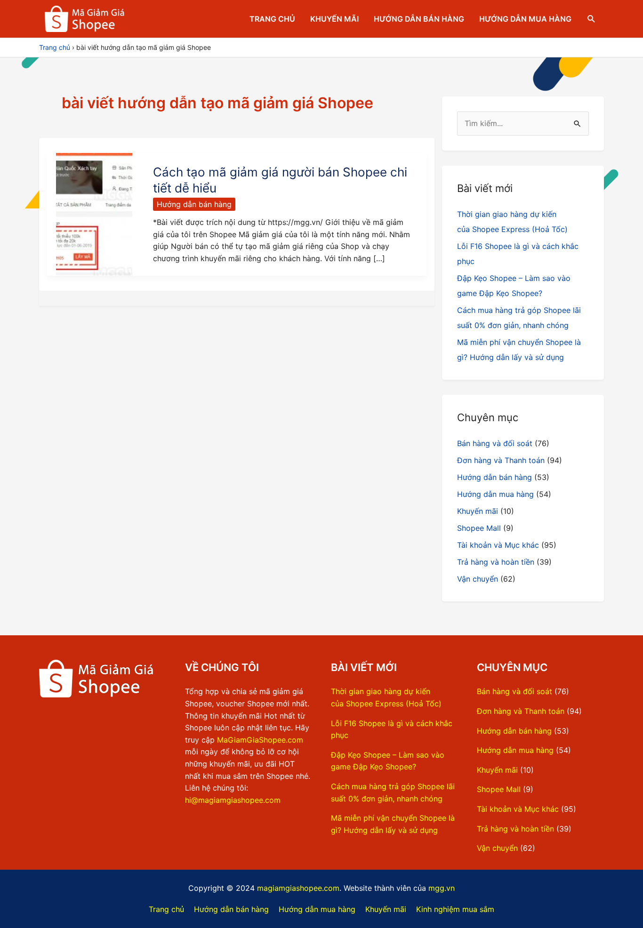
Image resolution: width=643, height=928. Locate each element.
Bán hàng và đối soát (494, 443)
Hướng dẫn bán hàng (419, 19)
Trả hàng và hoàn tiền (495, 562)
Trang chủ (272, 19)
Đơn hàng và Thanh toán (501, 460)
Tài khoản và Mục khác (498, 545)
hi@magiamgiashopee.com (233, 800)
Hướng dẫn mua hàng (525, 19)
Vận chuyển (477, 579)
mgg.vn (441, 888)
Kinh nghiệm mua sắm (455, 909)
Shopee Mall (479, 528)
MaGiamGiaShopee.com (260, 739)
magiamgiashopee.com (298, 888)
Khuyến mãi (334, 19)
